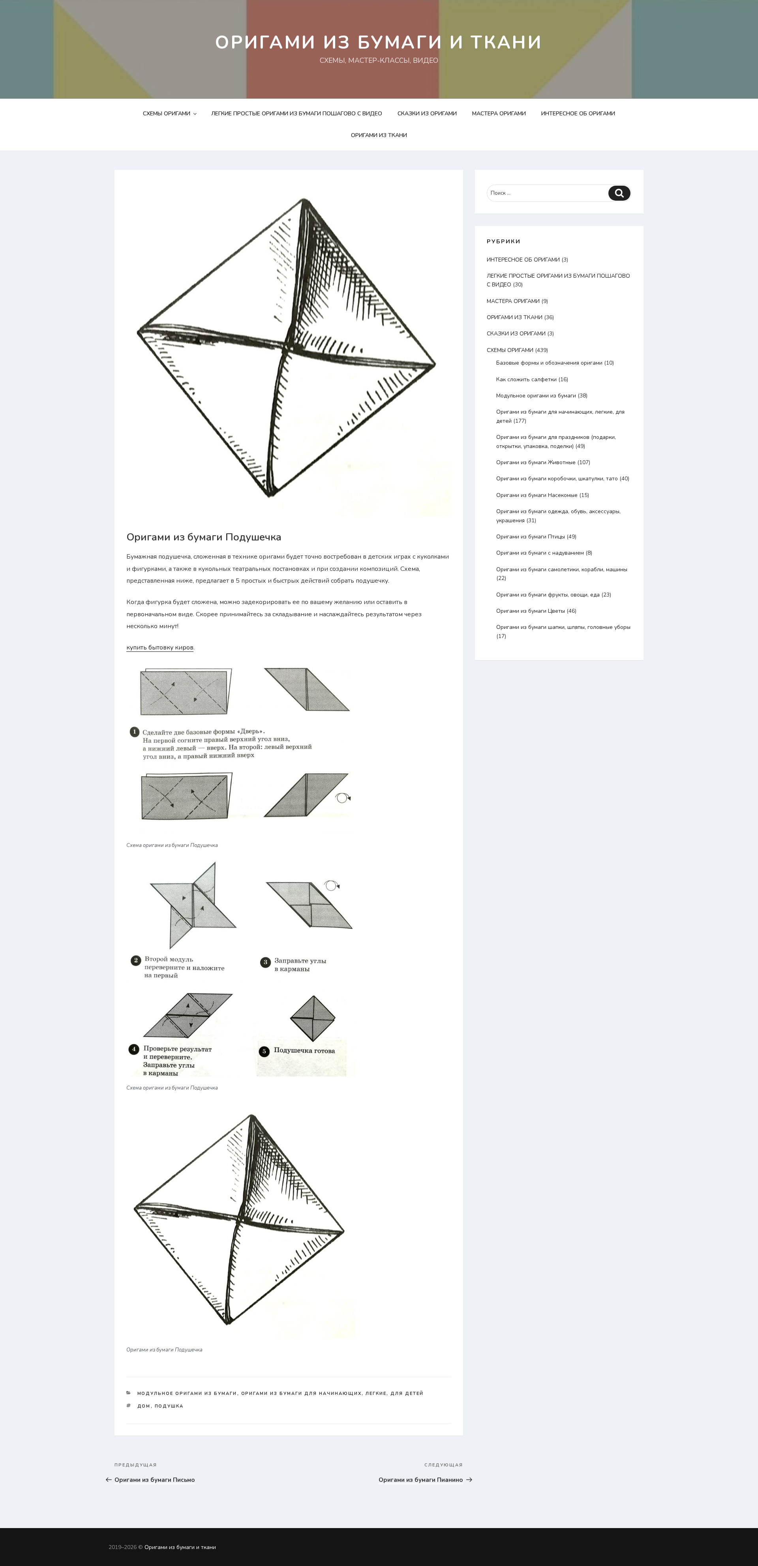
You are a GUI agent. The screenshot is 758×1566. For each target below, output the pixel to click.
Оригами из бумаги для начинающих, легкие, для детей (332, 1394)
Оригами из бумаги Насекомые (537, 495)
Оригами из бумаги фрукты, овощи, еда (548, 595)
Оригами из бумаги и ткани (378, 42)
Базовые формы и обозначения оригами (549, 363)
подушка (169, 1406)
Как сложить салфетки (526, 379)
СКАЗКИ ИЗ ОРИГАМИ (427, 113)
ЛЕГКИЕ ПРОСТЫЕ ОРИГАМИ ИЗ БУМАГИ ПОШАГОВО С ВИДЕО (296, 113)
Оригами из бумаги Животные (536, 462)
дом (144, 1406)
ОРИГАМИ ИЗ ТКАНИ (379, 135)
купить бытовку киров (159, 647)
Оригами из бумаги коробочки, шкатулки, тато (557, 478)
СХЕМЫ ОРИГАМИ (166, 113)
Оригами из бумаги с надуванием (540, 553)
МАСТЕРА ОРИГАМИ (499, 113)
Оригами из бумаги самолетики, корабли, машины (561, 569)
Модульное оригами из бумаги (187, 1394)
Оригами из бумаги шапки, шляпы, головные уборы (563, 627)
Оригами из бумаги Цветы (530, 611)
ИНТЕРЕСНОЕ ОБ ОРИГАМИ (578, 113)
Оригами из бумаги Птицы (530, 536)
